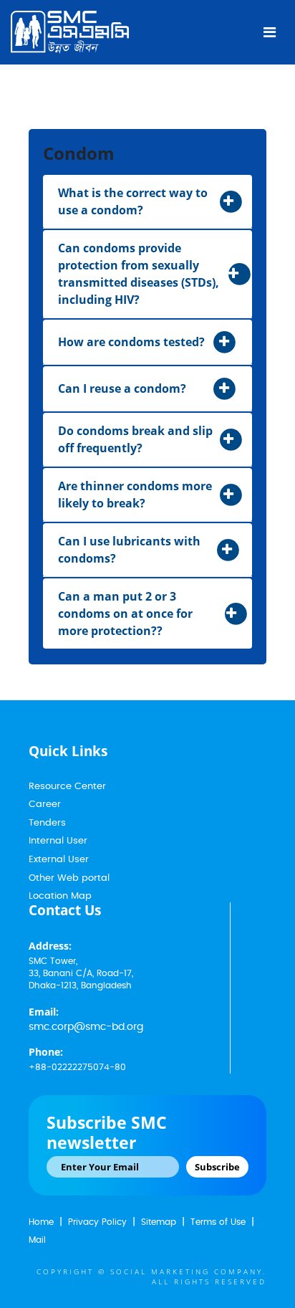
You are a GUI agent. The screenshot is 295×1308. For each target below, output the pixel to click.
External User (59, 859)
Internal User (58, 841)
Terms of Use (218, 1222)
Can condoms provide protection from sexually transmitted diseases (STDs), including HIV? (138, 273)
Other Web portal (69, 878)
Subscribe (217, 1166)
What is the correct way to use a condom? (133, 201)
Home (41, 1222)
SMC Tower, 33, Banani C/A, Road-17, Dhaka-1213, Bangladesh (81, 973)
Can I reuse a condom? (122, 388)
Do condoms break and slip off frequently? (135, 439)
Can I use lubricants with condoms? (129, 549)
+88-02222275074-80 (77, 1067)
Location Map (60, 896)
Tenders (47, 823)
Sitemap (158, 1222)
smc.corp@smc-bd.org (86, 1027)
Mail (37, 1240)
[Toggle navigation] (269, 32)
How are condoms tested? (131, 342)
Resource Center (67, 786)
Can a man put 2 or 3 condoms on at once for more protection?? (125, 613)
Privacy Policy (97, 1222)
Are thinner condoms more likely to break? (135, 494)
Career (45, 804)
